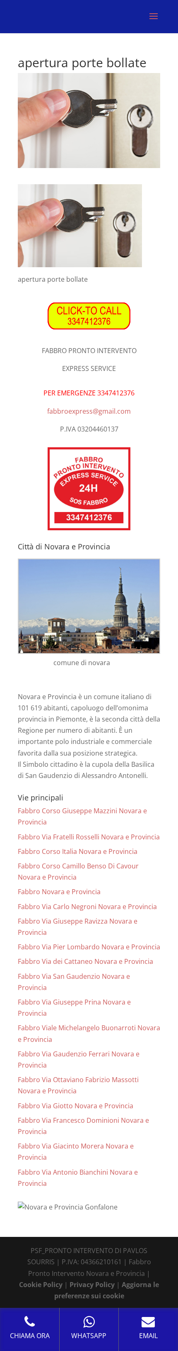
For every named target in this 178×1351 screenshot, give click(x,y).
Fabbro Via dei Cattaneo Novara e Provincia (85, 961)
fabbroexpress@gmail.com (89, 411)
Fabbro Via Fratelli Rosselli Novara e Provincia (89, 836)
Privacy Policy (92, 1284)
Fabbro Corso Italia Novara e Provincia (77, 851)
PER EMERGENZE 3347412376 (89, 392)
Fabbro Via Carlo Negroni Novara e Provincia (87, 906)
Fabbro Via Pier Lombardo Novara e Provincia (89, 946)
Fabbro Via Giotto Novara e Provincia (75, 1105)
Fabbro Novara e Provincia (59, 891)
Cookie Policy (41, 1284)
